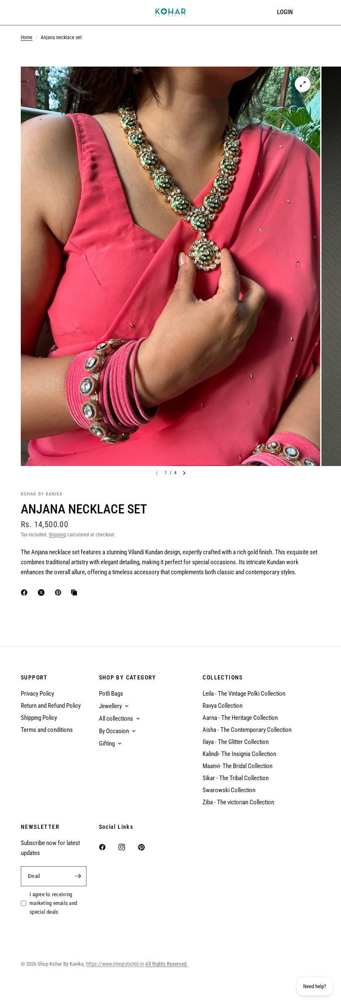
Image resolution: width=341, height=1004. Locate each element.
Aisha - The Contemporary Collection (247, 730)
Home (26, 37)
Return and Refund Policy (51, 705)
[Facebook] (108, 847)
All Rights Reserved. (166, 964)
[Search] (302, 12)
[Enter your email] (78, 876)
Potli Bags (111, 693)
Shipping (57, 535)
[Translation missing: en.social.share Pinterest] (60, 592)
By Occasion (114, 731)
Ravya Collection (222, 705)
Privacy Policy (37, 693)
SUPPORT (34, 677)
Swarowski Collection (229, 790)
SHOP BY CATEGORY (127, 677)
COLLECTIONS (222, 677)
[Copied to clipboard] (76, 592)
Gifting (107, 743)
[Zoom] (303, 84)
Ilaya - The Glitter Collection (236, 742)
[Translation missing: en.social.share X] (43, 592)
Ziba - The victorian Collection (238, 802)
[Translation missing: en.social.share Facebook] (26, 592)
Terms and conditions (47, 730)
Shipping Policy (39, 717)
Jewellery (110, 706)
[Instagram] (128, 847)
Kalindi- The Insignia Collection (239, 754)
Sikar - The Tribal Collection (236, 778)
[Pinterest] (147, 847)
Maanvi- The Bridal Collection (237, 766)
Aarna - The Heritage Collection (240, 717)
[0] (314, 12)
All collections (116, 718)
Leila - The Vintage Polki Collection (244, 693)
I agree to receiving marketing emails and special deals (53, 903)
